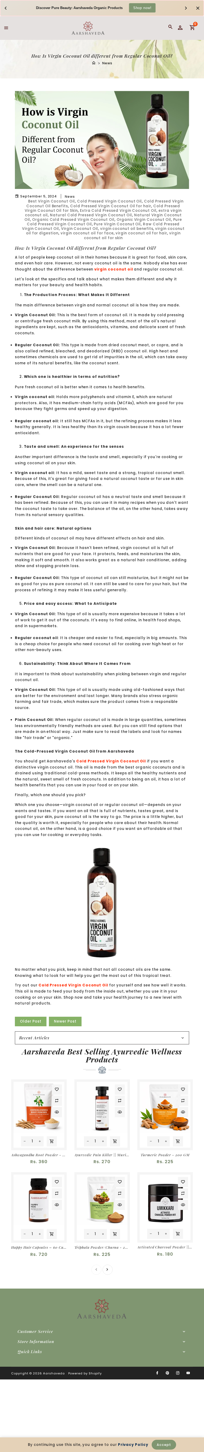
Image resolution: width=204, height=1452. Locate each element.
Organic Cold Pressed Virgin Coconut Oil (73, 219)
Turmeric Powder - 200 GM (165, 1155)
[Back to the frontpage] (94, 63)
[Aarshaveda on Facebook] (157, 1373)
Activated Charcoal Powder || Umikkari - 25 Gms (165, 1247)
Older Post (30, 1021)
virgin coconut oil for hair (141, 233)
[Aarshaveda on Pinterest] (167, 1373)
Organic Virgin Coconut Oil (144, 219)
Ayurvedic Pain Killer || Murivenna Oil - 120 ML (102, 1155)
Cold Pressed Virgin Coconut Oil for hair (110, 206)
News (107, 63)
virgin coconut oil (113, 269)
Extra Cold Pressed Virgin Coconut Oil (118, 210)
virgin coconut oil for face (87, 233)
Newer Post (65, 1021)
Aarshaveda (54, 1373)
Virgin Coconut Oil (79, 228)
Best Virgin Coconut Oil (51, 201)
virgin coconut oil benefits (126, 228)
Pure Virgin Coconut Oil (117, 224)
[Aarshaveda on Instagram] (178, 1373)
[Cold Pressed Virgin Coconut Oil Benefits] (102, 902)
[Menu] (6, 27)
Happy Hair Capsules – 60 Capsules (39, 1247)
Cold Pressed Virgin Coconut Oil (109, 201)
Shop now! (142, 8)
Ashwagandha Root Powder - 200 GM (39, 1155)
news (70, 196)
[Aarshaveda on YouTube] (188, 1373)
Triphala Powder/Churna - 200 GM (102, 1247)
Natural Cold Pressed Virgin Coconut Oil (91, 215)
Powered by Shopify (85, 1373)
